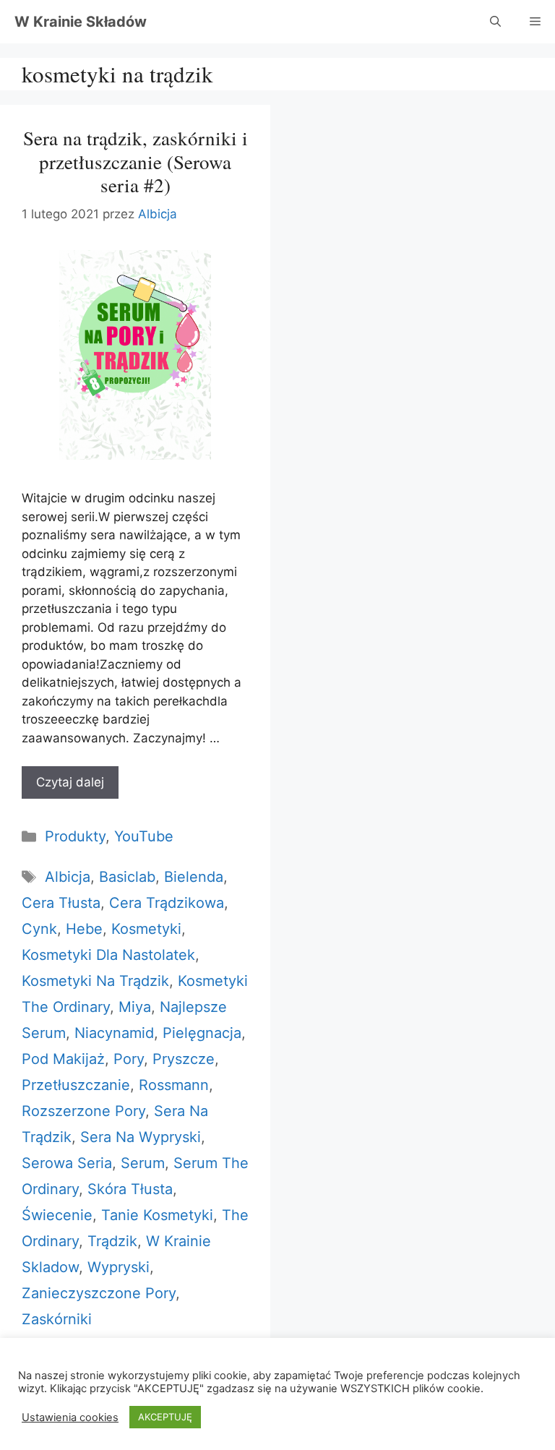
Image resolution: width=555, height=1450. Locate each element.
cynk (39, 929)
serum (143, 1163)
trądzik (112, 1241)
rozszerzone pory (83, 1111)
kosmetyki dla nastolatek (108, 955)
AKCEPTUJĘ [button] (165, 1417)
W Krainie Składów (80, 21)
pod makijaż (63, 1059)
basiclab (127, 876)
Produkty (75, 836)
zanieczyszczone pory (99, 1293)
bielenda (193, 876)
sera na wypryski (140, 1137)
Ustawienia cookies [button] (70, 1417)
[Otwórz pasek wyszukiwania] (495, 21)
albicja (67, 876)
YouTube (143, 836)
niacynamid (114, 1033)
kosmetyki (146, 929)
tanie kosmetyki (157, 1215)
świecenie (57, 1215)
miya (135, 1007)
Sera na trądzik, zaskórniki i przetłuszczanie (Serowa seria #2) (135, 161)
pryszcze (183, 1059)
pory (128, 1059)
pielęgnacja (202, 1033)
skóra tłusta (130, 1189)
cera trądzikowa (166, 902)
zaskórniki (57, 1319)
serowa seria (67, 1163)
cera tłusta (61, 902)
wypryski (118, 1267)
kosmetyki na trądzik (95, 981)
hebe (84, 929)
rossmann (174, 1085)
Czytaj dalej (70, 782)
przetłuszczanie (76, 1085)
